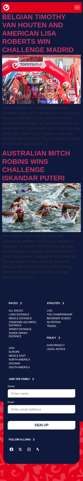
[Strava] (38, 449)
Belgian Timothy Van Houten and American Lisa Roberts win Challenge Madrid (38, 33)
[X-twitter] (20, 449)
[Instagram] (29, 449)
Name (11, 386)
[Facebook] (11, 449)
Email (11, 402)
